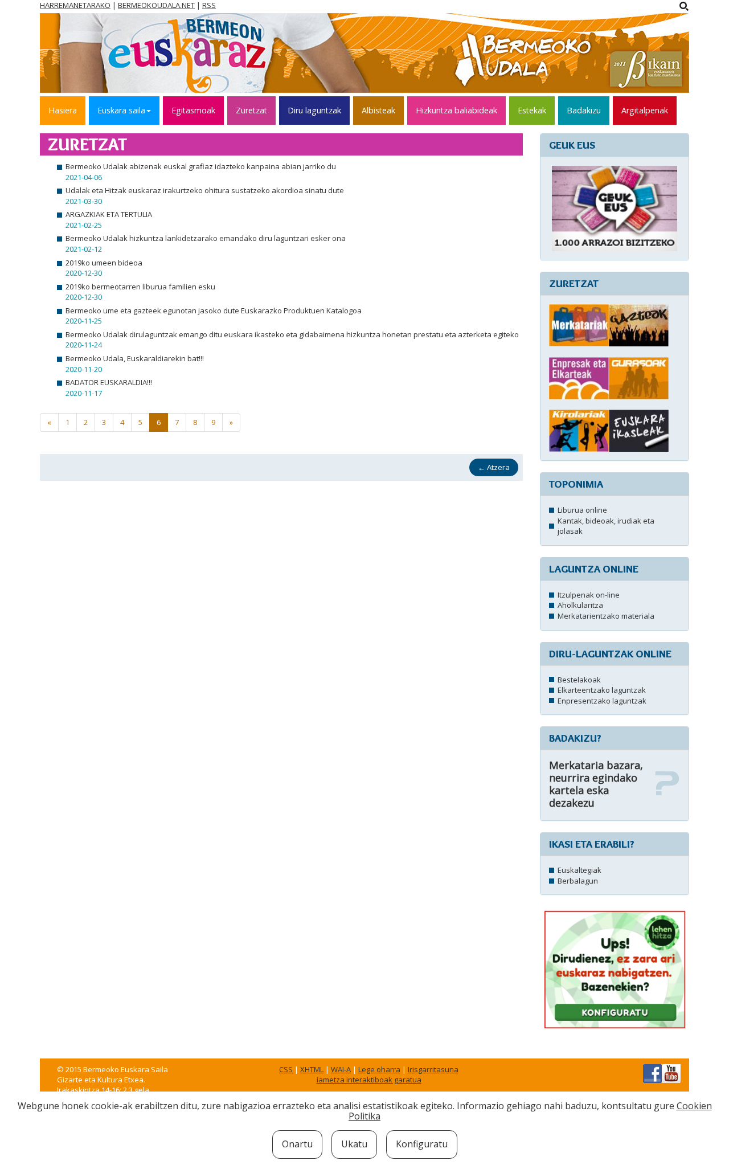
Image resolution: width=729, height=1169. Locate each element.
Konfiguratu (422, 1144)
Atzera (494, 467)
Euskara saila (121, 110)
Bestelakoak (579, 680)
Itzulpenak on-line (589, 595)
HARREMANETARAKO (75, 5)
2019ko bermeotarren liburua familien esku (140, 286)
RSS (209, 5)
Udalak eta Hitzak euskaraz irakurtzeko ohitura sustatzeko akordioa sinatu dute (204, 190)
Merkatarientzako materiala (606, 616)
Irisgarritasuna (433, 1069)
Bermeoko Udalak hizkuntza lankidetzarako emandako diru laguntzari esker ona (205, 238)
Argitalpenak (644, 110)
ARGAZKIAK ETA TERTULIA (108, 214)
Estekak (532, 110)
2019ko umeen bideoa (103, 262)
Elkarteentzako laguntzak (602, 690)
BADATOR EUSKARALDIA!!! (108, 382)
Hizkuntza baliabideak (456, 110)
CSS (286, 1069)
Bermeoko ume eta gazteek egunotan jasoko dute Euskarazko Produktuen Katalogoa (213, 310)
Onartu (297, 1144)
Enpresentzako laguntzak (602, 701)
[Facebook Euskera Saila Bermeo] (652, 1073)
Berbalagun (578, 881)
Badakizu (584, 110)
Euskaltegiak (579, 870)
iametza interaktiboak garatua (369, 1079)
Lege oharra (379, 1069)
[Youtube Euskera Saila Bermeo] (671, 1073)
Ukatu (354, 1144)
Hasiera (62, 110)
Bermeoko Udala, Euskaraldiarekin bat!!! (134, 358)
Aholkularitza (580, 605)
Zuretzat (251, 110)
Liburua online (582, 510)
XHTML (311, 1069)
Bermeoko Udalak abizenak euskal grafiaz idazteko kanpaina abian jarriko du (200, 166)
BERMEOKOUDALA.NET (156, 5)
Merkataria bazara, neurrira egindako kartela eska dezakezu (596, 784)
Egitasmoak (193, 110)
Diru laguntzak (314, 110)
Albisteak (378, 110)
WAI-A (341, 1069)
